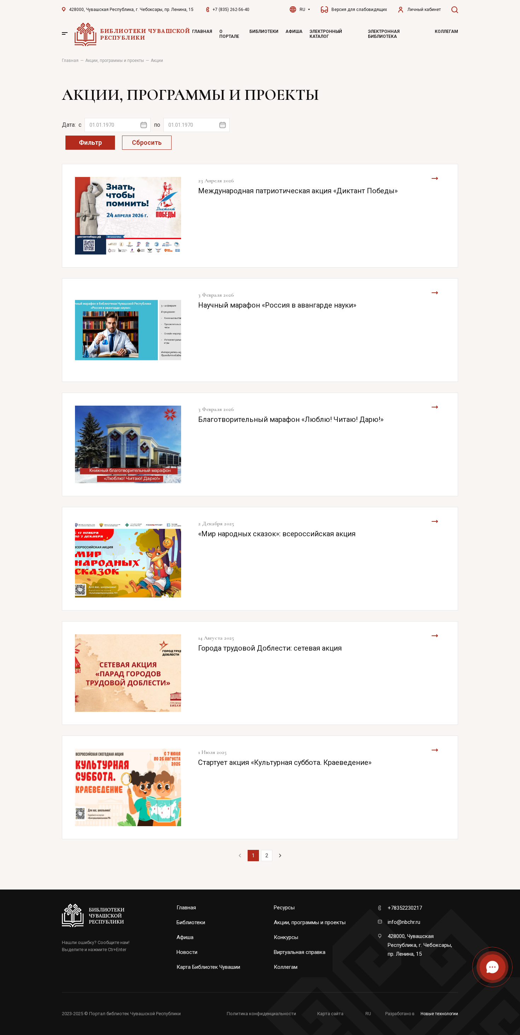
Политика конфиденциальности (261, 1013)
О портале (229, 34)
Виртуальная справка (299, 952)
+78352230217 (405, 908)
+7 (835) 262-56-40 (231, 9)
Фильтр (90, 142)
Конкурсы (286, 937)
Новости (187, 952)
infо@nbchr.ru (404, 922)
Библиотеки (263, 31)
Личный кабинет (424, 9)
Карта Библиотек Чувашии (208, 967)
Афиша (293, 31)
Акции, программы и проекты (310, 922)
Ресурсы (284, 907)
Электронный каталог (326, 34)
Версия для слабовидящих (359, 9)
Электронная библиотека (384, 34)
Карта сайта (330, 1013)
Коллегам (446, 31)
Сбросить (147, 142)
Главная (202, 31)
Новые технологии (439, 1013)
